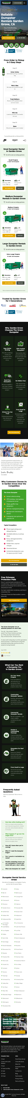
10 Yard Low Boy (5, 1068)
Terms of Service (19, 1081)
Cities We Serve (19, 1061)
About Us (17, 1064)
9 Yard (3, 1066)
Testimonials (18, 1076)
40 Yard (3, 1076)
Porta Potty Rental (20, 1059)
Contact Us (18, 1071)
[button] (3, 1095)
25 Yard (3, 1073)
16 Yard (3, 1071)
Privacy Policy (19, 1078)
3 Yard (3, 1059)
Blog (16, 1073)
